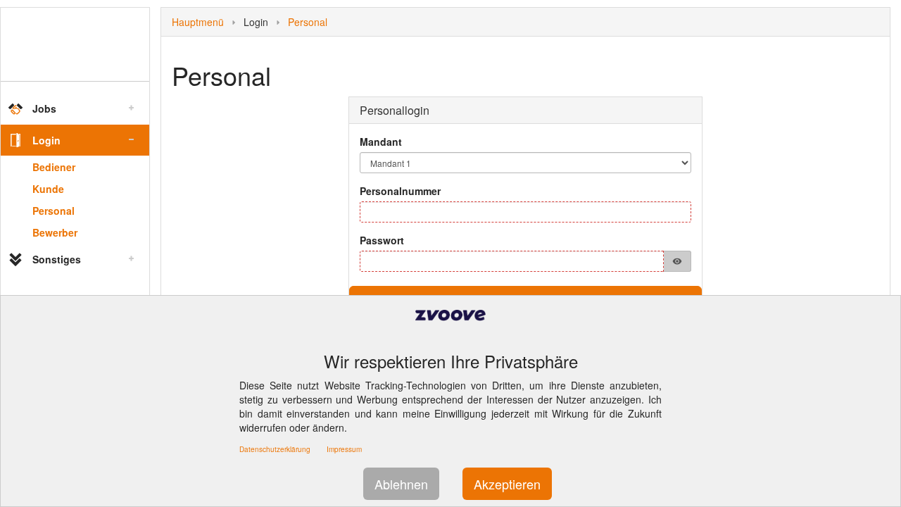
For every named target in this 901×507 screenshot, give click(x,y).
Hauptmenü (198, 22)
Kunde (48, 189)
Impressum (344, 449)
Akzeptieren (507, 484)
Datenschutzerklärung (274, 449)
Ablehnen (401, 484)
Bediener (53, 167)
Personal (53, 211)
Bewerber (54, 232)
